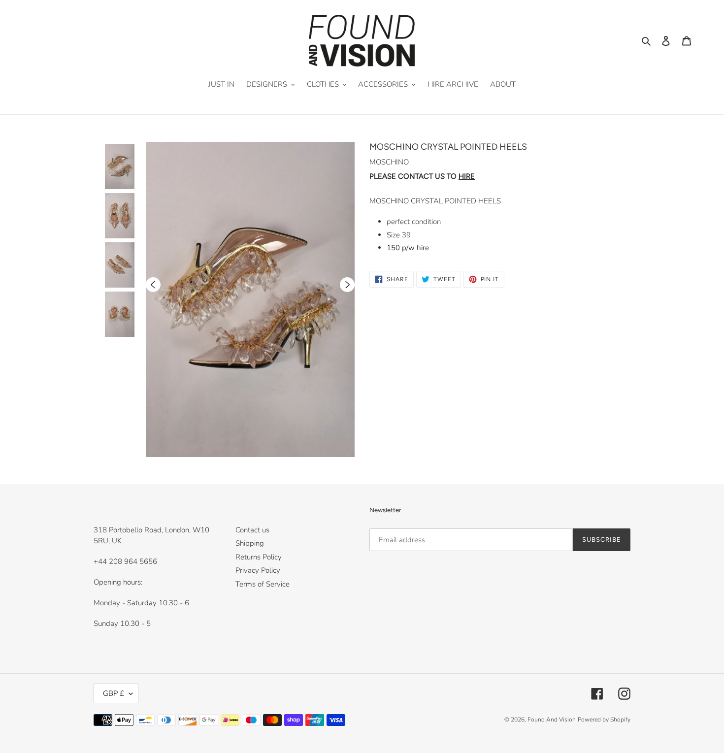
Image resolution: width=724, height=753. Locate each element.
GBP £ (113, 693)
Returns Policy (258, 557)
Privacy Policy (257, 570)
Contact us (252, 530)
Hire (467, 176)
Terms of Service (262, 584)
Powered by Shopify (604, 719)
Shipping (249, 543)
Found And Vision (551, 719)
